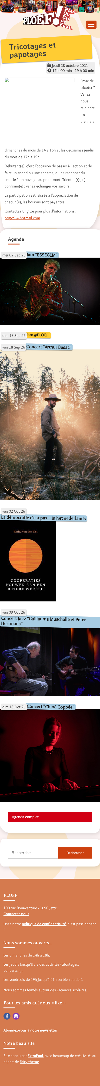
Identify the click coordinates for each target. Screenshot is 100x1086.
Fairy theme (29, 1061)
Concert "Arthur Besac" (48, 346)
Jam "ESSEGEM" (42, 255)
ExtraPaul (35, 1055)
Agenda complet (25, 816)
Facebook (6, 1016)
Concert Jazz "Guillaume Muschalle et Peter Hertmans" (43, 620)
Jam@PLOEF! (38, 335)
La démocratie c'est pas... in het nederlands (43, 517)
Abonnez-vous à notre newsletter (30, 1030)
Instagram (16, 1016)
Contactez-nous (16, 913)
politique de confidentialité (44, 923)
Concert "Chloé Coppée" (50, 706)
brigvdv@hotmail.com (22, 218)
